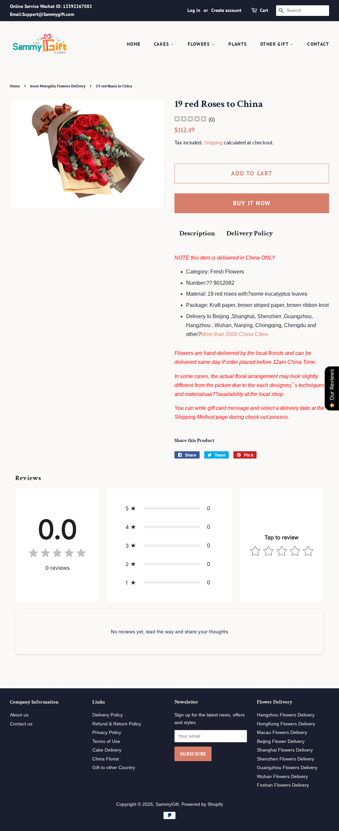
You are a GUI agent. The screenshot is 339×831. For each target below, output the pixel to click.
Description (197, 233)
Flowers (199, 44)
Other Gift (275, 44)
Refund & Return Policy (116, 723)
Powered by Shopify (202, 804)
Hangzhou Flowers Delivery (286, 714)
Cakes (162, 44)
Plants (237, 44)
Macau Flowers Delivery (282, 732)
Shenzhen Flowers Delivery (285, 759)
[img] (190, 119)
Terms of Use (106, 741)
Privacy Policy (106, 732)
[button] (169, 508)
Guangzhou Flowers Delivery (287, 767)
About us (19, 714)
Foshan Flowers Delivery (283, 785)
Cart (264, 10)
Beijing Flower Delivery (281, 741)
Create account (226, 10)
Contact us (21, 723)
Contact (318, 44)
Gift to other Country (113, 767)
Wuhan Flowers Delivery (282, 776)
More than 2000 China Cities (234, 334)
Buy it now (252, 203)
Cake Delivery (106, 750)
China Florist (105, 759)
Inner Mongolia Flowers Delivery (57, 85)
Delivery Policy (249, 233)
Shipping (213, 142)
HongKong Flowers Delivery (286, 723)
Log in (193, 10)
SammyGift (167, 804)
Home (134, 44)
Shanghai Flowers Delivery (285, 750)
